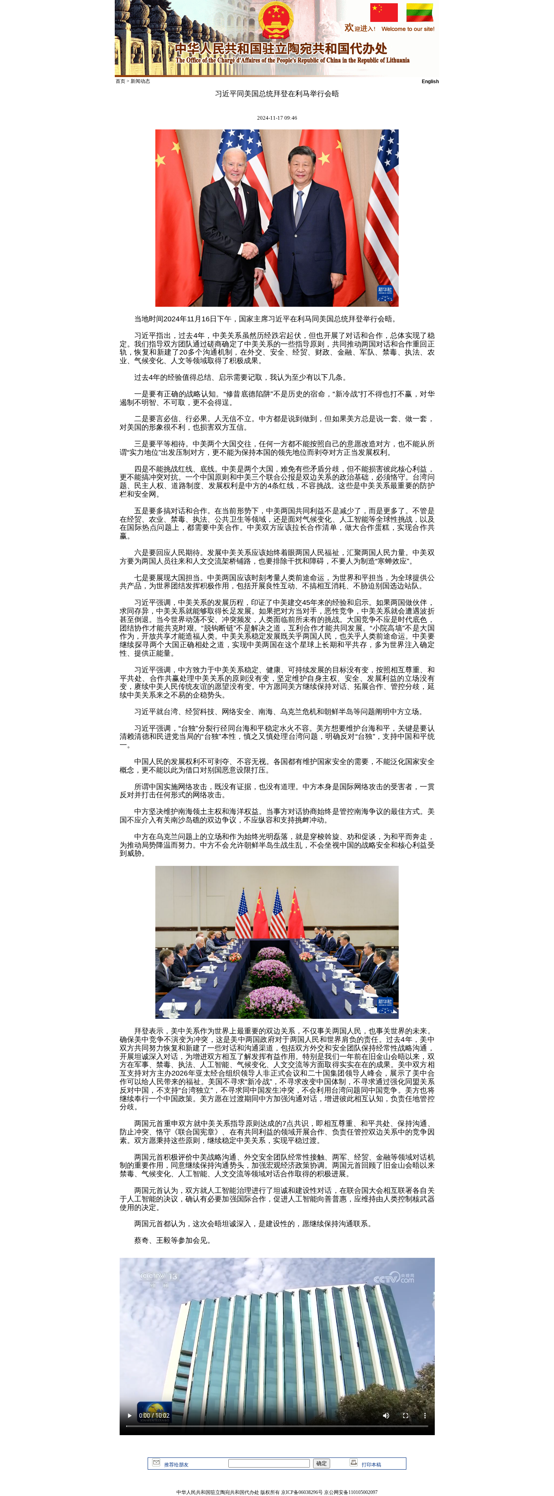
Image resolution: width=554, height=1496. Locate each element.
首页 (120, 81)
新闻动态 (140, 81)
